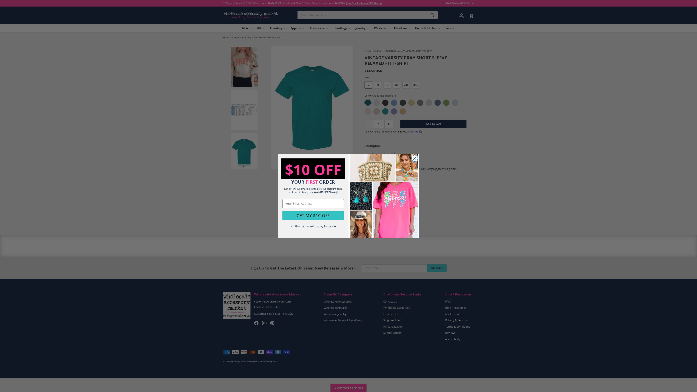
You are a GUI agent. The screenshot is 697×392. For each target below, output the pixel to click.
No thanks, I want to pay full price (313, 226)
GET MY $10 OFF (313, 215)
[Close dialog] (414, 158)
